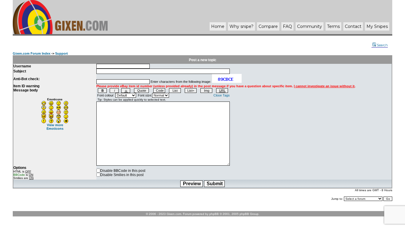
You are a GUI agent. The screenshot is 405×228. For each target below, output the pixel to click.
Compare (268, 26)
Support (61, 53)
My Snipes (377, 26)
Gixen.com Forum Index (31, 53)
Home (217, 26)
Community (309, 26)
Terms (333, 26)
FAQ (287, 26)
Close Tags (221, 95)
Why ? (241, 26)
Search (382, 45)
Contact (353, 26)
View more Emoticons (55, 126)
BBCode (19, 174)
